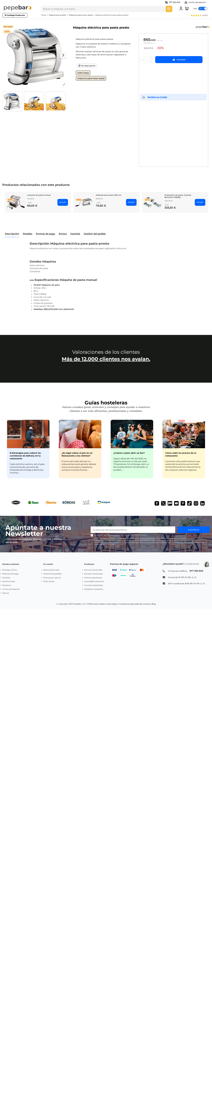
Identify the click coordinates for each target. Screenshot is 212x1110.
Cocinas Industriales (93, 585)
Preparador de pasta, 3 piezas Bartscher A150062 (178, 196)
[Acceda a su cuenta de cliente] (181, 8)
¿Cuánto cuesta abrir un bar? (129, 453)
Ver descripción (88, 66)
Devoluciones (8, 581)
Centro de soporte (197, 2)
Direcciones (48, 581)
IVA (195, 8)
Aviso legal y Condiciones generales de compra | (128, 604)
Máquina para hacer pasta (91, 78)
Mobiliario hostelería (93, 589)
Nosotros (6, 585)
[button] (199, 15)
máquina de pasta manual (39, 195)
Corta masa (83, 73)
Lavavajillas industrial (94, 581)
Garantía (6, 577)
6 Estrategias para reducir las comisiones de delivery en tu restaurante (25, 456)
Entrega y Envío (9, 570)
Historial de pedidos (52, 574)
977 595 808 (175, 2)
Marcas (5, 593)
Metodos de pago (10, 574)
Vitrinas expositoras (93, 577)
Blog (153, 604)
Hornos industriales (93, 570)
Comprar (181, 59)
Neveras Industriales (93, 574)
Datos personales (51, 570)
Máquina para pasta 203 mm (108, 195)
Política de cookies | (97, 604)
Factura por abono (52, 577)
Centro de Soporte (11, 589)
